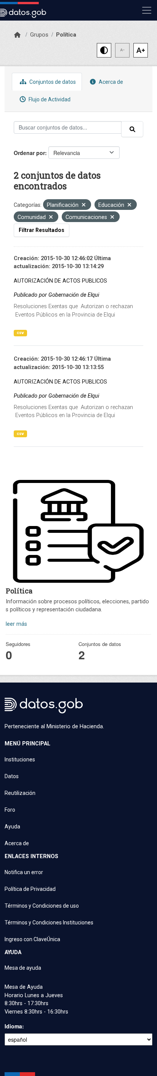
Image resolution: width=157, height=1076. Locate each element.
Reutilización (20, 793)
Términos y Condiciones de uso (42, 906)
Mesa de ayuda (23, 968)
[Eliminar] (83, 205)
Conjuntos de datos (52, 82)
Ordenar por (29, 153)
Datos (12, 776)
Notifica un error (24, 872)
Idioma (13, 1026)
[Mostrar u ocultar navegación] (146, 10)
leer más (16, 624)
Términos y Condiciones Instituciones (49, 922)
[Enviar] (132, 129)
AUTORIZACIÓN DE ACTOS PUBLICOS (60, 281)
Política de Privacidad (30, 889)
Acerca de (110, 82)
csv (20, 332)
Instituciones (20, 759)
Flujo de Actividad (48, 99)
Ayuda (12, 826)
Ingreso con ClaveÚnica (32, 939)
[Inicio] (17, 35)
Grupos (39, 34)
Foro (10, 810)
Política (66, 34)
